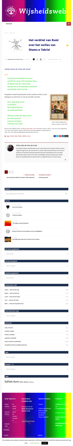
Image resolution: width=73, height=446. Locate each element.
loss (29, 136)
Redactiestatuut (43, 410)
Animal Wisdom (7, 405)
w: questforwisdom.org (61, 408)
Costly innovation (17, 215)
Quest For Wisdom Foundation (14, 416)
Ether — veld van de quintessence (14, 303)
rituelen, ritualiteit (10, 334)
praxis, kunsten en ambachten (13, 341)
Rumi (16, 136)
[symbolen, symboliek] (44, 59)
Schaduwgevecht (43, 177)
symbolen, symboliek (10, 338)
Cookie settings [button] (34, 443)
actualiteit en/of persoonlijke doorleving (16, 345)
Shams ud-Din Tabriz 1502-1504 (30, 128)
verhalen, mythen (9, 331)
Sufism (12, 136)
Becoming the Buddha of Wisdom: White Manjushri (21, 177)
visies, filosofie (9, 327)
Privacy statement (43, 417)
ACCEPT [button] (45, 443)
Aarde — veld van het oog (12, 290)
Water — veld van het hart (12, 293)
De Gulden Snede (14, 406)
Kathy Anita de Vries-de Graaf (15, 59)
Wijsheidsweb (7, 425)
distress (25, 136)
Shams (20, 136)
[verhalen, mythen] (40, 59)
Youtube (6, 435)
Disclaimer (41, 415)
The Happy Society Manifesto (20, 223)
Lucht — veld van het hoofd (12, 296)
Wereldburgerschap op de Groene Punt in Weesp (25, 239)
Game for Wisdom (7, 413)
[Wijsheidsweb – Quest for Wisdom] (36, 11)
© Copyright (41, 412)
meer (66, 136)
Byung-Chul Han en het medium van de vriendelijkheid (27, 231)
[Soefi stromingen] (37, 59)
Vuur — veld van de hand (11, 300)
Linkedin (40, 435)
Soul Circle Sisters (17, 207)
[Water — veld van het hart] (33, 59)
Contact (40, 404)
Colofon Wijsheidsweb (44, 408)
